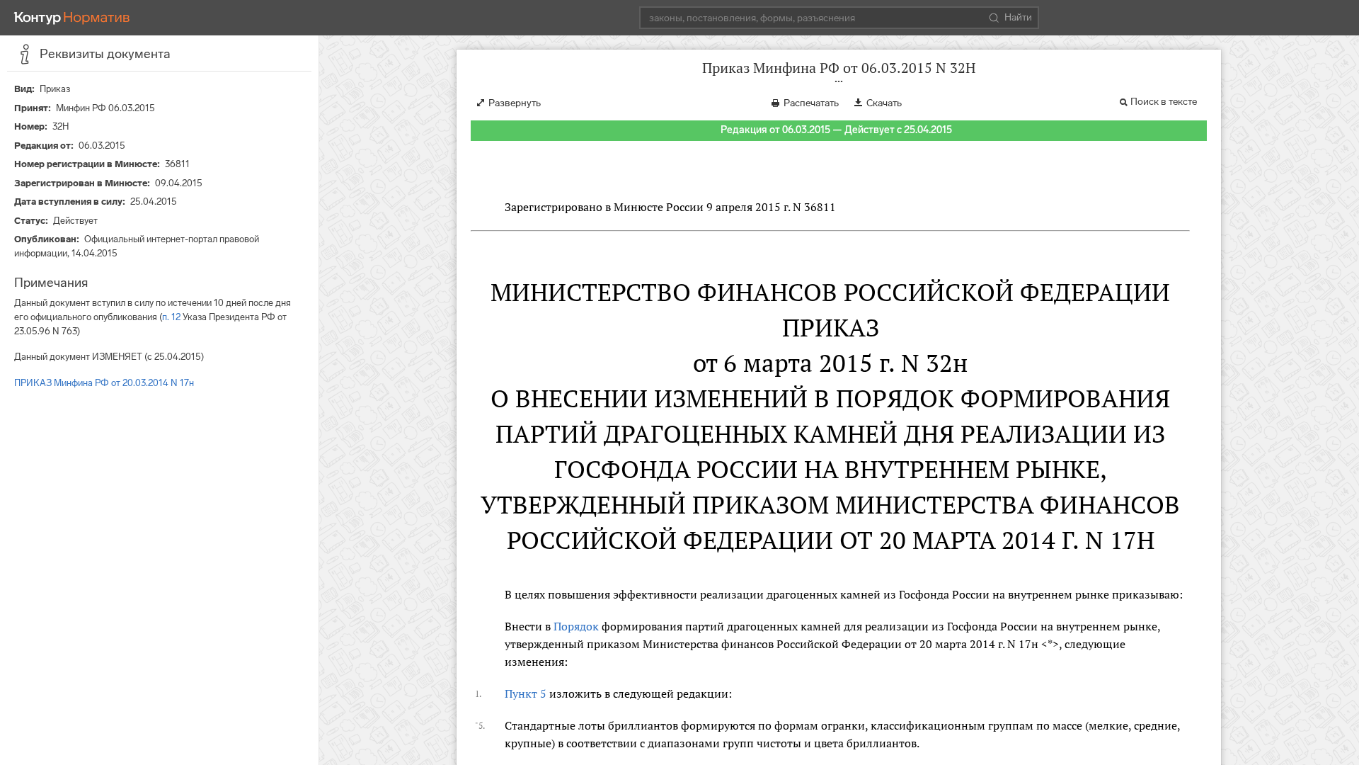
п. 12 (171, 317)
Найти (1018, 17)
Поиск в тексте (1163, 102)
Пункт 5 (525, 693)
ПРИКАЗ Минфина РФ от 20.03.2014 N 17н (104, 383)
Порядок (576, 626)
